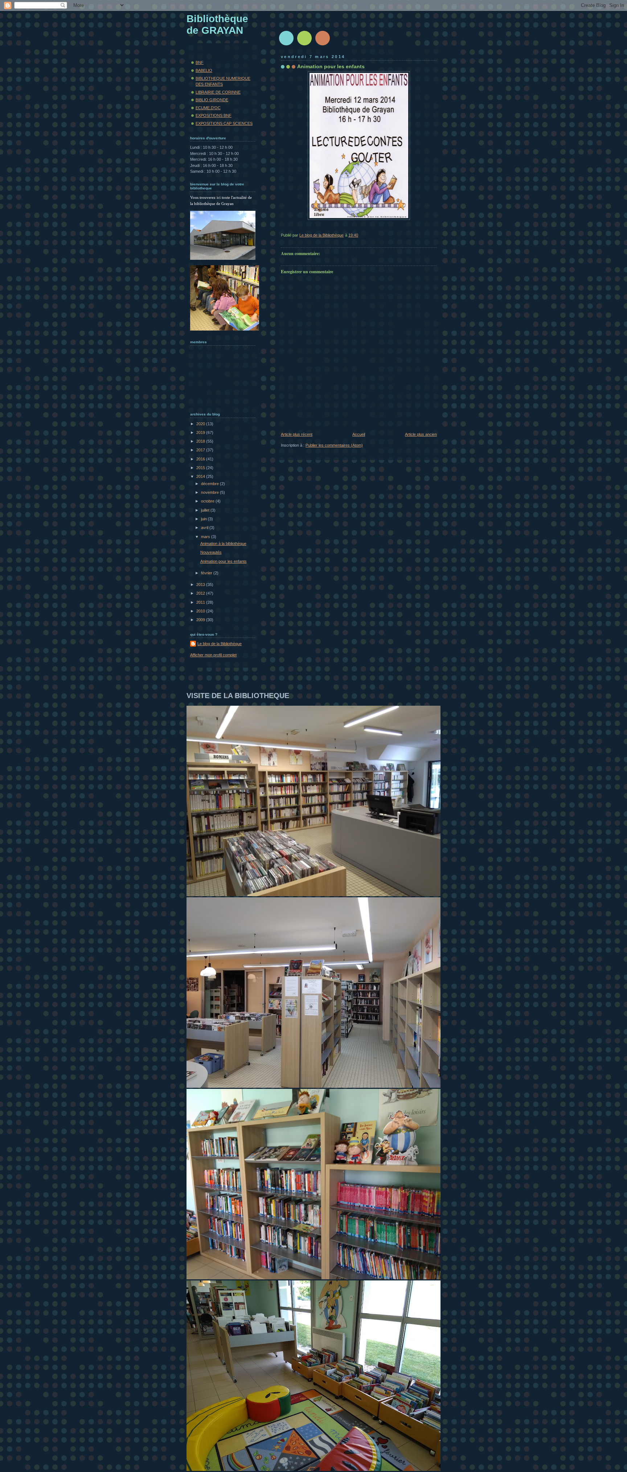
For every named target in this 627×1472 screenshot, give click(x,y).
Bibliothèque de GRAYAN (217, 24)
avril (205, 527)
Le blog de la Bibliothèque (219, 643)
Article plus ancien (421, 434)
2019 (201, 432)
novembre (210, 492)
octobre (208, 501)
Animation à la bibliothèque (223, 543)
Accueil (358, 434)
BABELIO (204, 70)
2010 (201, 611)
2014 (201, 476)
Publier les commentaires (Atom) (334, 445)
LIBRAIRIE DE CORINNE (218, 92)
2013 (201, 584)
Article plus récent (296, 434)
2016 (201, 459)
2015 (201, 468)
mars (206, 536)
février (207, 573)
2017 (201, 450)
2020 (201, 424)
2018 (201, 441)
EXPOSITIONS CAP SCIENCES (224, 123)
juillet (205, 510)
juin (204, 519)
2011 (201, 602)
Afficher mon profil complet (213, 655)
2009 (201, 620)
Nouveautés (211, 552)
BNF (200, 62)
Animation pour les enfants (223, 561)
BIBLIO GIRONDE (212, 100)
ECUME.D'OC (208, 108)
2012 (201, 593)
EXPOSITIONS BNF (213, 115)
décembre (210, 483)
